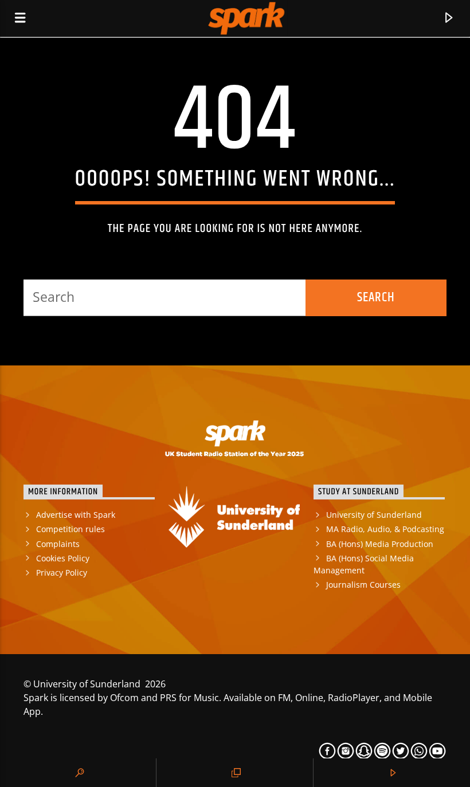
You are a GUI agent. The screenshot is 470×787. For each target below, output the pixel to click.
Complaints (58, 543)
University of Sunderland (374, 514)
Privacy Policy (61, 572)
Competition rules (70, 529)
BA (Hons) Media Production (379, 543)
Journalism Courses (363, 584)
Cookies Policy (62, 558)
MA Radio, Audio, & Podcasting (385, 529)
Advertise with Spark (75, 514)
